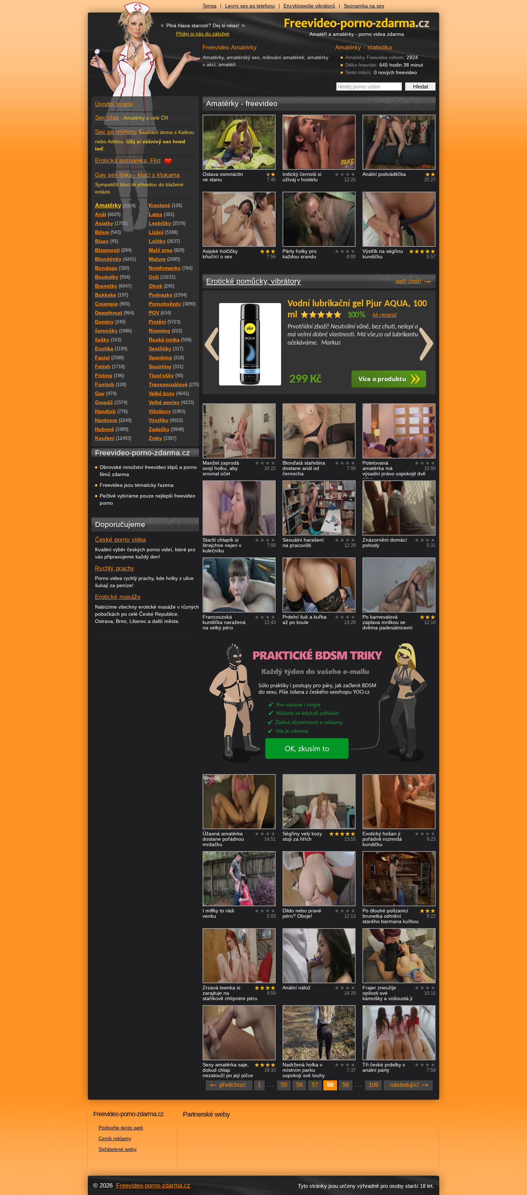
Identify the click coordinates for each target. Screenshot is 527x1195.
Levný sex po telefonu (250, 6)
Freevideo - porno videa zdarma (356, 22)
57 (315, 1084)
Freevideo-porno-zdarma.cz (153, 1185)
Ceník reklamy (115, 1138)
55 (284, 1084)
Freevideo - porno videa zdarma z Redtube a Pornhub (130, 53)
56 (299, 1084)
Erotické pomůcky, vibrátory (253, 281)
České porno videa (120, 539)
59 (345, 1084)
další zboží (408, 281)
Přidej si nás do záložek (202, 34)
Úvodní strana (114, 104)
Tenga (210, 6)
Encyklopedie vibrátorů (309, 6)
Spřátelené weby (118, 1149)
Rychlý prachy (114, 568)
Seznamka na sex (364, 6)
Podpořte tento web (121, 1128)
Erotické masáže (118, 597)
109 (373, 1084)
